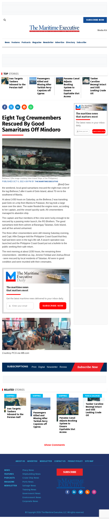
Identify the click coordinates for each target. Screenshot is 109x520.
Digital (41, 367)
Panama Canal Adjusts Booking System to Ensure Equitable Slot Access (71, 87)
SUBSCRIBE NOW (95, 19)
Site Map (89, 461)
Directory (70, 42)
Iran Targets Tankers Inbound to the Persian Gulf (15, 413)
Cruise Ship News (30, 478)
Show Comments (54, 445)
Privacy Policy (75, 461)
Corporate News (30, 501)
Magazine (36, 42)
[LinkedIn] (74, 492)
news (7, 42)
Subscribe (81, 42)
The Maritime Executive (46, 181)
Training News (29, 489)
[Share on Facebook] (4, 107)
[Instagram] (94, 492)
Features (15, 42)
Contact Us (60, 461)
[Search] (4, 20)
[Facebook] (67, 492)
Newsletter (48, 42)
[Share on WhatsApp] (30, 107)
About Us (20, 461)
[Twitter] (80, 492)
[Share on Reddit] (24, 107)
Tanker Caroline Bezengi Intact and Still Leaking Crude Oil (94, 410)
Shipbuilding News (31, 474)
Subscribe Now (53, 305)
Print (34, 367)
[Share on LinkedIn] (17, 107)
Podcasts (26, 42)
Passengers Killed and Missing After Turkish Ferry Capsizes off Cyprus (40, 419)
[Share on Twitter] (11, 107)
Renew (63, 367)
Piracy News (28, 470)
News (7, 470)
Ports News (27, 481)
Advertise (59, 42)
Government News (31, 493)
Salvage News (29, 485)
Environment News (31, 497)
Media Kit (102, 30)
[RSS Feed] (87, 492)
